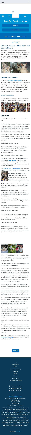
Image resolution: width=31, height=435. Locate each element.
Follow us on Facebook (16, 386)
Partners (16, 376)
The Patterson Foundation (15, 380)
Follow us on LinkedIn (16, 390)
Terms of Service (15, 378)
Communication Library (15, 369)
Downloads (15, 371)
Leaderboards (15, 364)
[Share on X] (9, 16)
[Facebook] (3, 16)
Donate (15, 25)
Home (15, 362)
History (15, 373)
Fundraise (15, 30)
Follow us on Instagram (16, 388)
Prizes (15, 366)
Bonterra (18, 431)
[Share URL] (25, 16)
